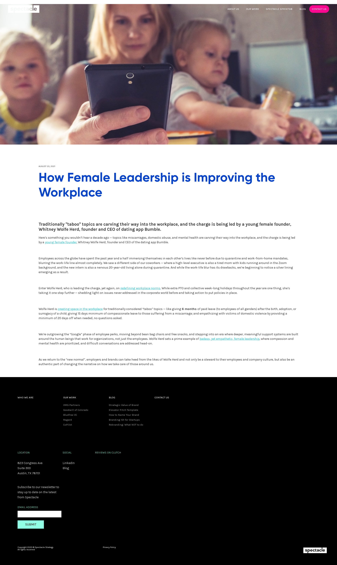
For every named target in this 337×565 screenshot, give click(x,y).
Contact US (319, 9)
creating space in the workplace (80, 309)
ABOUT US (233, 9)
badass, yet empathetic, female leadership (229, 339)
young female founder (61, 242)
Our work (252, 9)
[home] (23, 9)
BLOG (302, 9)
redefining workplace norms (140, 288)
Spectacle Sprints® (279, 9)
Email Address (28, 507)
